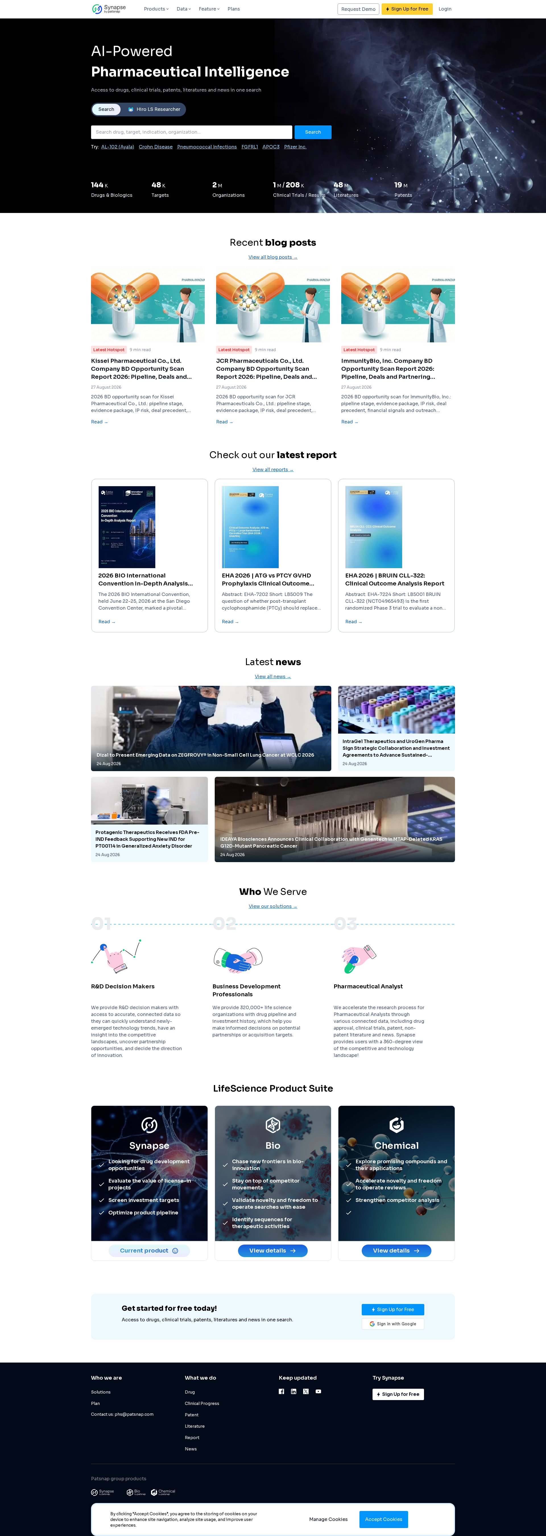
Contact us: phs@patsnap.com (122, 1414)
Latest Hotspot (109, 349)
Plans (234, 9)
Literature (195, 1426)
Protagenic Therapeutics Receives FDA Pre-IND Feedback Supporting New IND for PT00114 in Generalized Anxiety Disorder (147, 839)
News (191, 1449)
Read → (99, 422)
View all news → (273, 677)
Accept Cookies (383, 1519)
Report (192, 1437)
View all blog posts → (273, 257)
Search (106, 109)
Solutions (101, 1392)
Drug (190, 1392)
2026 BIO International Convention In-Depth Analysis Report (143, 580)
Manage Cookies (328, 1519)
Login (445, 9)
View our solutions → (273, 906)
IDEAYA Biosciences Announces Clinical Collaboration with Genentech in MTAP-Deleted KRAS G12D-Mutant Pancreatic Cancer (331, 842)
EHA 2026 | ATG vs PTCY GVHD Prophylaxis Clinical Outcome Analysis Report (266, 580)
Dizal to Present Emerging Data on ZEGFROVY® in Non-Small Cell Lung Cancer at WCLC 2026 (205, 755)
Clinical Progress (202, 1403)
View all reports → (273, 470)
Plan (95, 1403)
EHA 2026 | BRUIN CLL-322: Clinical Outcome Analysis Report (394, 579)
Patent (191, 1414)
